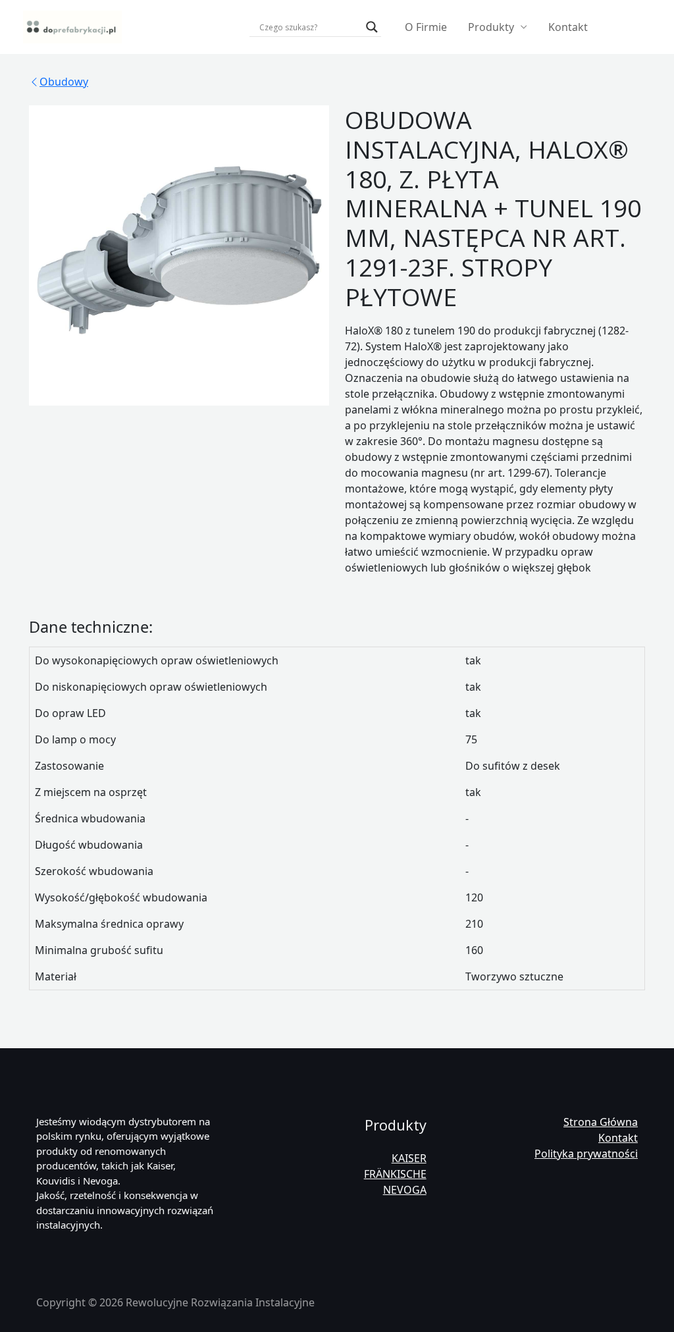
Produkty (491, 27)
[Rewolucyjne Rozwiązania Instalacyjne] (72, 25)
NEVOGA (405, 1190)
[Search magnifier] (372, 27)
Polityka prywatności (586, 1153)
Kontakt (568, 27)
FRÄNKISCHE (395, 1174)
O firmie (426, 27)
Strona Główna (600, 1122)
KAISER (409, 1158)
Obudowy (63, 81)
